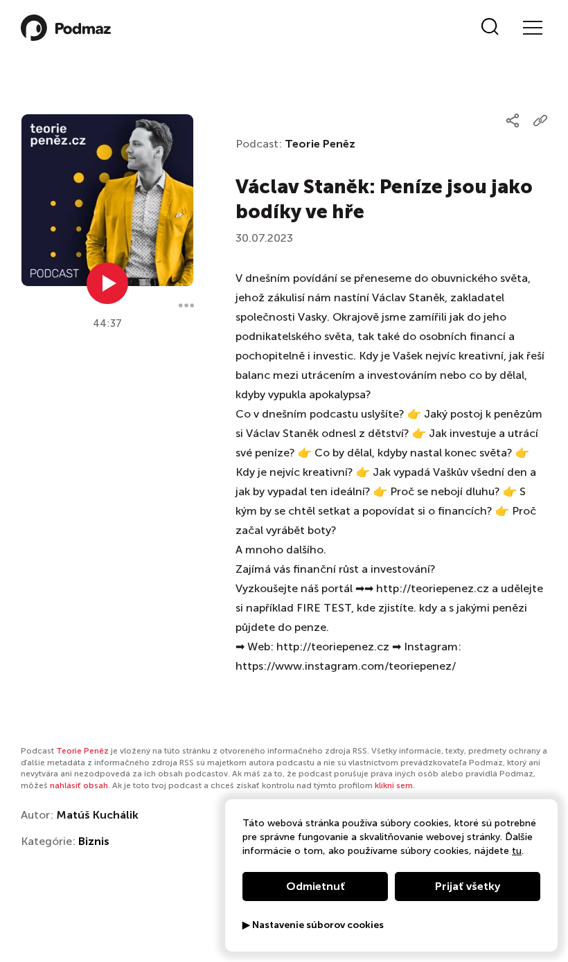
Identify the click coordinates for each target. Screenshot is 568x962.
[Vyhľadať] (490, 27)
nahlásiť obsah (79, 785)
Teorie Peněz (320, 143)
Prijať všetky (467, 886)
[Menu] (532, 27)
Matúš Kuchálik (97, 814)
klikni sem (394, 785)
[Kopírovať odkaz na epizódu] (540, 120)
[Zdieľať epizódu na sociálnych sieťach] (513, 120)
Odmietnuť (315, 886)
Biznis (93, 841)
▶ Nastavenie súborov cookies (313, 925)
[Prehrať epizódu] (107, 283)
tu (517, 851)
